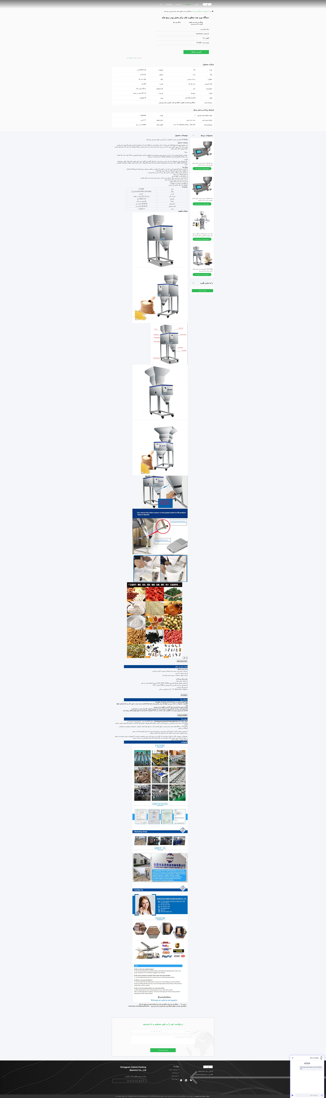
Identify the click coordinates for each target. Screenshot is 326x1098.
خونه (196, 4)
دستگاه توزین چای (197, 11)
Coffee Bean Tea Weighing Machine (138, 1006)
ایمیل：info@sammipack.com (203, 1074)
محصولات (188, 4)
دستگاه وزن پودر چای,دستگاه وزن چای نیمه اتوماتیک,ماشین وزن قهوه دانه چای (158, 1004)
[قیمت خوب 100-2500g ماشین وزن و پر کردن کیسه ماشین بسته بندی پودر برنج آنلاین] (202, 255)
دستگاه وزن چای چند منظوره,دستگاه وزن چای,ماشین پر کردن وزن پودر (168, 1006)
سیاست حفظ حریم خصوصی (202, 1096)
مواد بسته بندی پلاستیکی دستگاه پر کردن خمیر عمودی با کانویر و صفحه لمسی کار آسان (202, 235)
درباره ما (178, 4)
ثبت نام (141, 1081)
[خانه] (207, 4)
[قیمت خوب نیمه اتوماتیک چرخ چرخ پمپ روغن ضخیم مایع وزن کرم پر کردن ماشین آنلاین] (202, 149)
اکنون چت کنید (197, 52)
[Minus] (293, 1058)
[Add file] (322, 1095)
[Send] (292, 1095)
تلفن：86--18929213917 (204, 1071)
